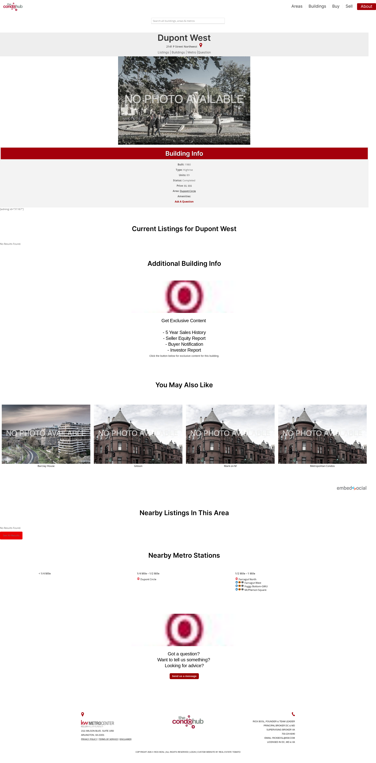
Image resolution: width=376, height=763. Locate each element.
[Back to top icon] (362, 757)
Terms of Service (108, 739)
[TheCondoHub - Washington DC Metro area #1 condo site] (13, 6)
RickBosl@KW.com (283, 738)
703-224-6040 (288, 734)
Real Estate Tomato (229, 752)
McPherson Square (255, 590)
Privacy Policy (89, 739)
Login (193, 752)
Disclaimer (125, 739)
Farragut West (252, 582)
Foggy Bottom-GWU (256, 586)
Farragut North (247, 579)
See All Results (11, 535)
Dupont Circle (148, 579)
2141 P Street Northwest (182, 46)
